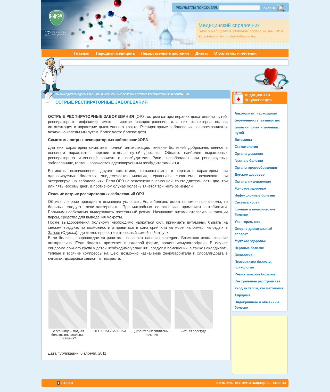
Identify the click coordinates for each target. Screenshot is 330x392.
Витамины (243, 140)
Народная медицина (115, 53)
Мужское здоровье (250, 241)
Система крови (247, 202)
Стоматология (246, 147)
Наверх (67, 383)
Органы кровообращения (256, 167)
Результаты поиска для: (197, 8)
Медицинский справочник (229, 25)
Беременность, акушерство (257, 120)
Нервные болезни (249, 248)
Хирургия (242, 295)
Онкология (244, 255)
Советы (279, 383)
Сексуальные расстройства (257, 281)
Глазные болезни (249, 160)
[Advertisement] (174, 62)
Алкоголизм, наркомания (256, 113)
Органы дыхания (249, 154)
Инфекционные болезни (117, 94)
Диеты (201, 53)
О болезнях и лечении (235, 53)
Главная (81, 53)
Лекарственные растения (165, 53)
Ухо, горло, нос (247, 222)
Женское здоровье (250, 188)
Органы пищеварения (253, 181)
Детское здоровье (250, 174)
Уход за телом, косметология (259, 288)
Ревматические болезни (255, 274)
